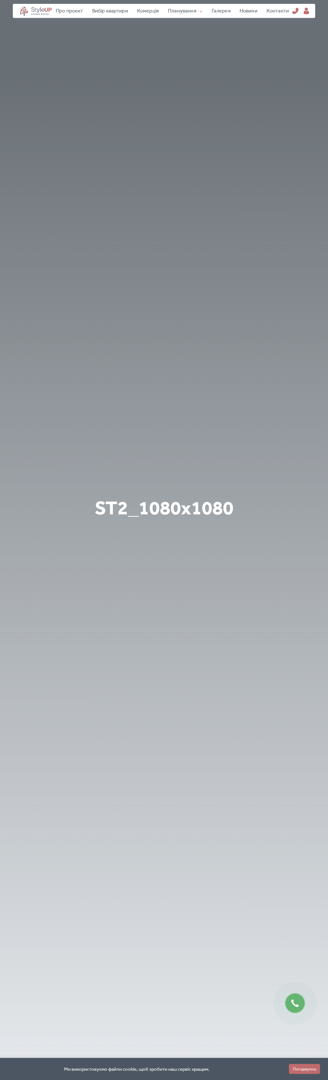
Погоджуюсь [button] (304, 1069)
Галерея (221, 11)
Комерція (148, 11)
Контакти (277, 11)
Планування (182, 11)
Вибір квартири (110, 11)
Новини (249, 11)
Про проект (69, 11)
